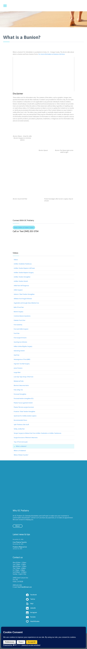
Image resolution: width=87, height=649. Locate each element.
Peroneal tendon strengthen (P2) (23, 398)
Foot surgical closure (20, 337)
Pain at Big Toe (18, 390)
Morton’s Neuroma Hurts (21, 385)
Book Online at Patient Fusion (24, 227)
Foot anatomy (18, 324)
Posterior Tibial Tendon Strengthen (24, 411)
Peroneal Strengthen (20, 394)
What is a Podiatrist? (20, 450)
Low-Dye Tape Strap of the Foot (23, 377)
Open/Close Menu (2, 6)
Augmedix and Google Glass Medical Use (26, 303)
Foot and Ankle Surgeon (21, 329)
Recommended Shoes (20, 420)
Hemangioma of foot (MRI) (22, 359)
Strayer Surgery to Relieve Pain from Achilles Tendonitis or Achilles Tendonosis (37, 433)
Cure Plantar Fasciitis (20, 542)
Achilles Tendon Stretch (21, 281)
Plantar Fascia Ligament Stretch (23, 403)
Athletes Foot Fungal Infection (23, 298)
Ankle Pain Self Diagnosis (21, 285)
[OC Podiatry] (64, 5)
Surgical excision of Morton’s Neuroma (25, 437)
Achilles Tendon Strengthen (22, 277)
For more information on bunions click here (51, 54)
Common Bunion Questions (22, 316)
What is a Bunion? (21, 446)
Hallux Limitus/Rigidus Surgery (23, 346)
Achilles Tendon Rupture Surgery (24, 272)
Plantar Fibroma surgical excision (24, 407)
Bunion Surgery (18, 311)
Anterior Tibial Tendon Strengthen (24, 294)
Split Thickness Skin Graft (21, 424)
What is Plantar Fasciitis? (21, 455)
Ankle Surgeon (18, 290)
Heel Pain (16, 355)
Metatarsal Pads (19, 381)
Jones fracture (18, 368)
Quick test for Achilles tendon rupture (25, 416)
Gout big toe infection (20, 342)
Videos (16, 259)
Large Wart (17, 372)
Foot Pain (16, 333)
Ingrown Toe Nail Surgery (21, 364)
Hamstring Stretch (19, 351)
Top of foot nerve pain (21, 442)
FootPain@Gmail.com (25, 587)
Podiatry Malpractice (20, 547)
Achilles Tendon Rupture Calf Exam (24, 268)
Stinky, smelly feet (19, 429)
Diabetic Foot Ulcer (19, 320)
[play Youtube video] (43, 74)
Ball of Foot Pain (19, 307)
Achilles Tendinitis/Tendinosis (23, 264)
